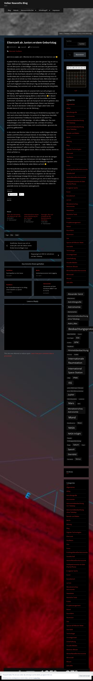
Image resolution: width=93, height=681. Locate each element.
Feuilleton (19, 51)
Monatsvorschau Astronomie (75, 410)
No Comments (34, 47)
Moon (80, 423)
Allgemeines (70, 104)
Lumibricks (81, 399)
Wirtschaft (70, 275)
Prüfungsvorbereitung (74, 441)
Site (67, 238)
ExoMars (69, 342)
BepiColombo (71, 334)
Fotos (68, 165)
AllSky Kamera (71, 298)
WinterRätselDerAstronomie (76, 271)
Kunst (68, 192)
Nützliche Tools (71, 214)
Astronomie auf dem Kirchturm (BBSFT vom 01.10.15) (50, 288)
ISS (70, 382)
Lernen (68, 200)
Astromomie (74, 307)
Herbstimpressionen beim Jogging (46, 273)
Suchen (69, 41)
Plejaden (69, 438)
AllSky (68, 108)
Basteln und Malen (72, 133)
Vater (17, 235)
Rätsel (68, 226)
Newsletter (70, 210)
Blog (9, 10)
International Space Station (75, 370)
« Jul (75, 91)
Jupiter (71, 394)
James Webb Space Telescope (75, 388)
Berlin (38, 270)
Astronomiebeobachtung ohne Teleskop (78, 317)
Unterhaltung (71, 258)
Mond (72, 417)
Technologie (70, 251)
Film (67, 161)
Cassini (80, 334)
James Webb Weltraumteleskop (75, 391)
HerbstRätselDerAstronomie (76, 177)
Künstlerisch (70, 196)
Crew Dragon (70, 338)
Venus (78, 459)
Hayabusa (70, 346)
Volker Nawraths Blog (16, 3)
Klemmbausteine (72, 399)
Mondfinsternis (71, 423)
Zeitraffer (69, 283)
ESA (77, 338)
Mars (71, 403)
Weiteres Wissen (72, 267)
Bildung (69, 141)
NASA (71, 427)
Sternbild (69, 247)
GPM (76, 342)
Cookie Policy (36, 678)
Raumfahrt (70, 230)
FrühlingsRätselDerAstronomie (77, 169)
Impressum (56, 10)
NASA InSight (74, 433)
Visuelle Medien (71, 263)
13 (76, 77)
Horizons (69, 354)
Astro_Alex (72, 323)
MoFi (79, 403)
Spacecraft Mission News (74, 243)
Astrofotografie (71, 112)
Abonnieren (80, 55)
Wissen (68, 279)
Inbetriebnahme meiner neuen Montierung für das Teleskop (31, 216)
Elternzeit (12, 51)
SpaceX (71, 449)
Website (15, 10)
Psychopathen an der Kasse (14, 273)
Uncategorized (71, 254)
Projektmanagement (73, 222)
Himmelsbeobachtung (78, 350)
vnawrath (23, 47)
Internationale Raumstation (76, 360)
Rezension (70, 234)
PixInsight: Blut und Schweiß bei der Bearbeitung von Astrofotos (47, 217)
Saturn (76, 444)
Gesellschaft (70, 173)
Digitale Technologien (73, 149)
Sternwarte (70, 459)
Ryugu (68, 445)
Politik (68, 218)
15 (82, 77)
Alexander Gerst (75, 294)
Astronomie (47, 284)
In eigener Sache (72, 188)
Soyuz (83, 445)
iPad (68, 378)
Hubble (76, 354)
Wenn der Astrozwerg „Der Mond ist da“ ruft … (14, 215)
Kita (12, 235)
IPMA (75, 377)
